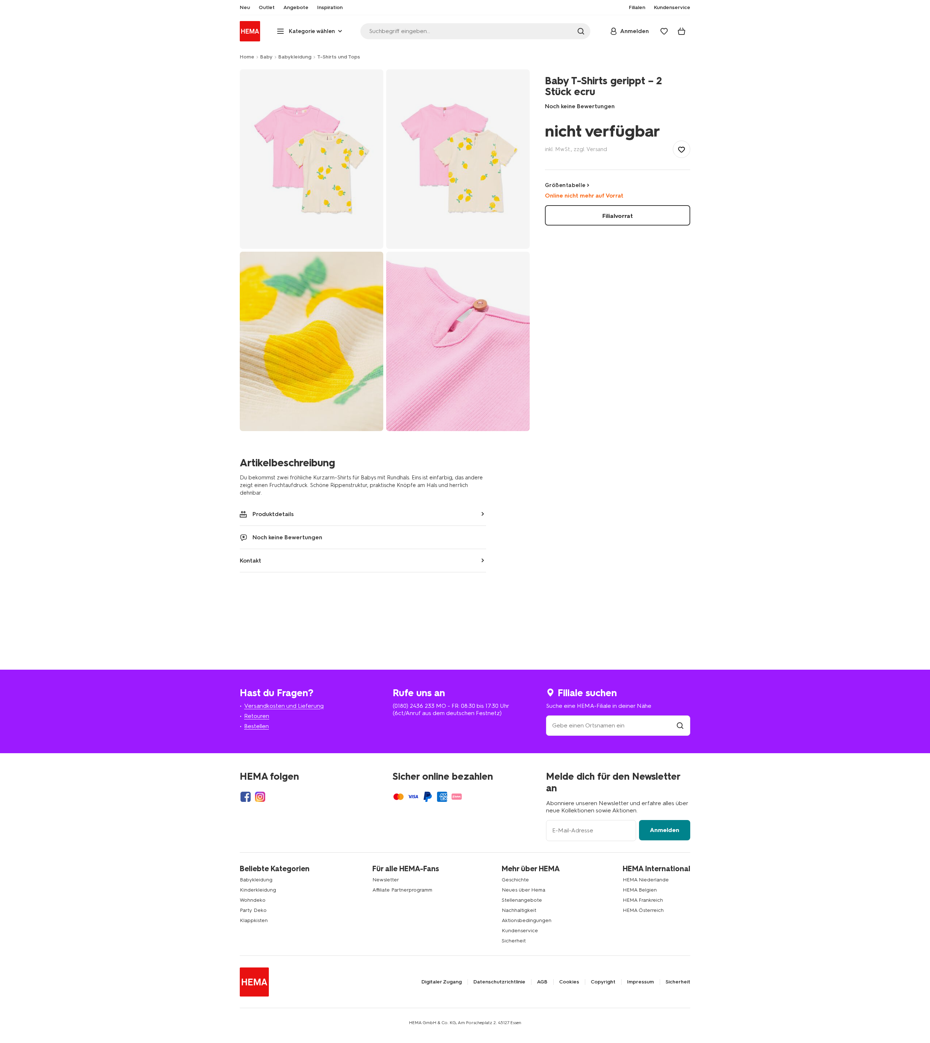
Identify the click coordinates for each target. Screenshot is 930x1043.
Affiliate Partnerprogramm (402, 890)
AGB (542, 982)
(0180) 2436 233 (413, 705)
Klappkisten (254, 920)
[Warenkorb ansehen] (681, 31)
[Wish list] (664, 31)
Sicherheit (514, 941)
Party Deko (253, 910)
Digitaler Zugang (441, 982)
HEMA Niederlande (646, 880)
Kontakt (250, 560)
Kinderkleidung (258, 890)
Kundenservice (520, 931)
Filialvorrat (617, 215)
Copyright (603, 982)
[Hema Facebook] (245, 797)
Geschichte (515, 880)
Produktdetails (273, 514)
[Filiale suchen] (680, 725)
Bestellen (256, 726)
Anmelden (664, 830)
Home (247, 57)
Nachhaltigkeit (519, 910)
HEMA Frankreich (643, 900)
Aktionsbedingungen (526, 920)
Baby (266, 57)
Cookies (569, 982)
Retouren (256, 716)
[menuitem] (245, 8)
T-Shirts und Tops (338, 57)
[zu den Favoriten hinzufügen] (681, 149)
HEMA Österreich (643, 910)
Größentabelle (565, 185)
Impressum (640, 982)
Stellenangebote (522, 900)
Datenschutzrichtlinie (499, 982)
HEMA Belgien (640, 890)
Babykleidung (294, 57)
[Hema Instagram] (260, 797)
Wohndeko (253, 900)
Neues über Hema (523, 890)
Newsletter (385, 880)
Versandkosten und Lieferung (284, 705)
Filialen (637, 8)
